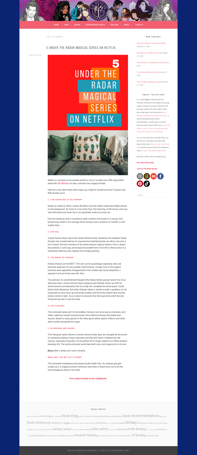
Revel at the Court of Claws (152, 131)
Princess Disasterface (51, 436)
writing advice (126, 436)
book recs (163, 416)
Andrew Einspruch (32, 416)
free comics (75, 429)
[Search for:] (153, 195)
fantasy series (62, 429)
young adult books (152, 435)
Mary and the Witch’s (60, 357)
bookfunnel (82, 416)
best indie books (56, 416)
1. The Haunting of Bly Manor (65, 199)
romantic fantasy (85, 435)
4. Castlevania (56, 305)
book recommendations (141, 415)
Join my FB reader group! (147, 168)
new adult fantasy (37, 435)
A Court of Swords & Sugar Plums (154, 150)
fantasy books (158, 423)
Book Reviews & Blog (95, 24)
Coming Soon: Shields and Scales (149, 53)
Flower (77, 357)
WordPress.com (121, 451)
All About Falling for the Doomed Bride (151, 43)
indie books (122, 429)
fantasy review (37, 429)
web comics (113, 436)
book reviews (52, 422)
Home (56, 24)
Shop (66, 24)
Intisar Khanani (151, 429)
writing (120, 436)
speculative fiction (103, 436)
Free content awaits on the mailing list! (87, 378)
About (127, 24)
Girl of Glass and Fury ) (159, 115)
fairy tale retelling (118, 423)
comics (73, 423)
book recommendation (113, 416)
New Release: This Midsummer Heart (150, 62)
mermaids (160, 429)
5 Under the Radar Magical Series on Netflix (81, 47)
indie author (99, 429)
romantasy (69, 435)
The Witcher (62, 183)
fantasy (131, 422)
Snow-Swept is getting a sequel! (149, 82)
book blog (70, 415)
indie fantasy (137, 429)
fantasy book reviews (145, 423)
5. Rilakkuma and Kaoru (61, 328)
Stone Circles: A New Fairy (159, 144)
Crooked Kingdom (89, 423)
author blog (45, 416)
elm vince (109, 423)
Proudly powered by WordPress (83, 451)
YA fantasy (139, 435)
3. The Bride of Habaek (61, 257)
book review (35, 422)
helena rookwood (85, 429)
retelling (62, 435)
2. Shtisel (53, 232)
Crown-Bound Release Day (147, 72)
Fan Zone (114, 24)
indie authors (113, 429)
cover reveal (79, 423)
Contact (139, 24)
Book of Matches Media (95, 416)
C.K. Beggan (65, 422)
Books (77, 24)
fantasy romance (46, 429)
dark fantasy (100, 423)
